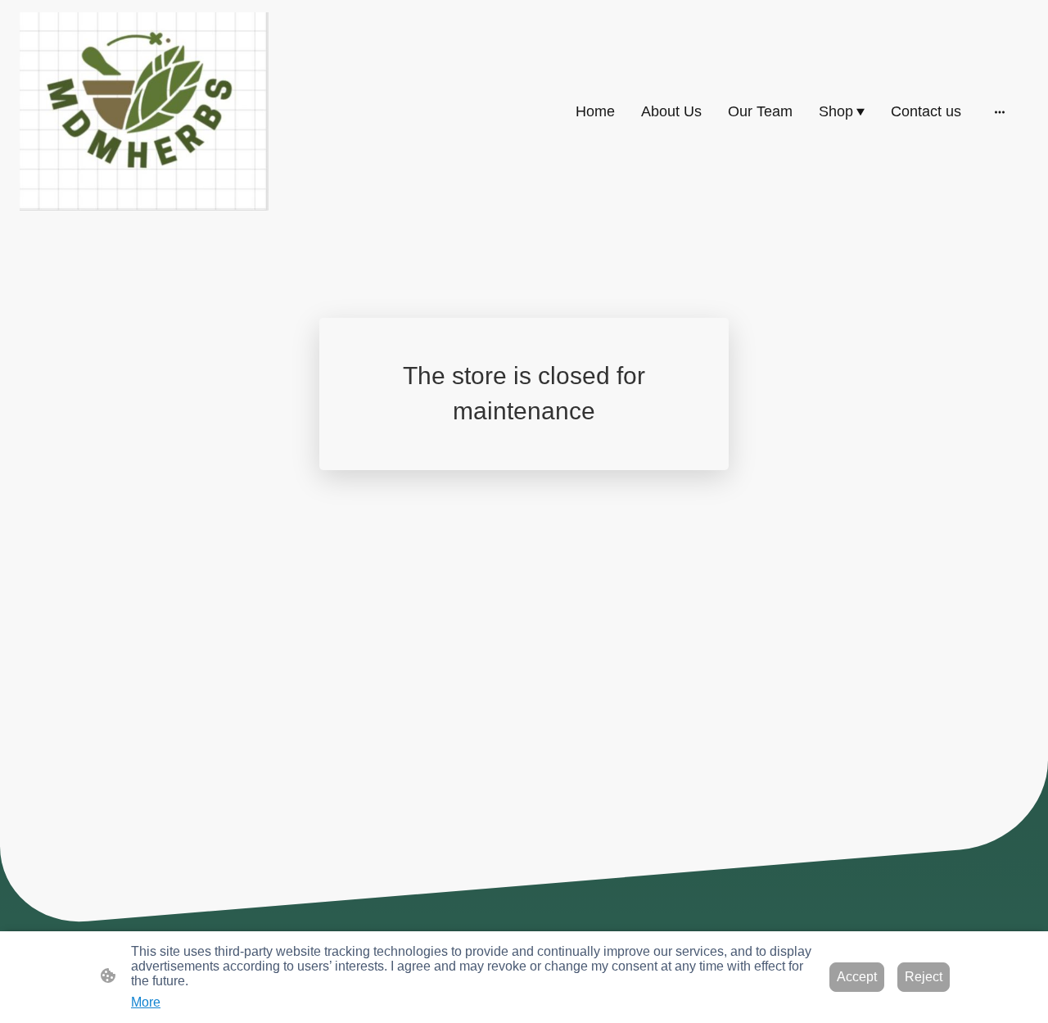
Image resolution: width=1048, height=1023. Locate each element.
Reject (923, 977)
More (145, 1002)
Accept (857, 977)
